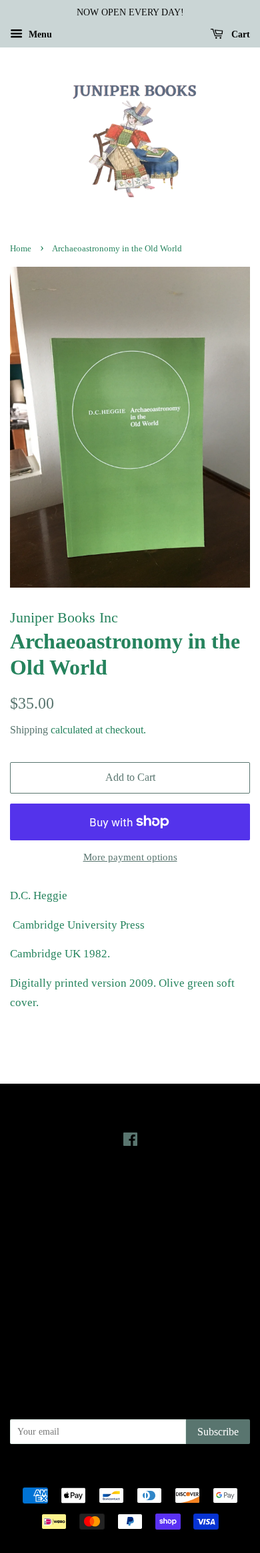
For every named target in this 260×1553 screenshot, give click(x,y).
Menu (39, 34)
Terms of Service (130, 1319)
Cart (239, 34)
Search (130, 1263)
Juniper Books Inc (126, 1472)
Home (20, 248)
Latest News (130, 1188)
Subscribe (218, 1431)
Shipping (29, 729)
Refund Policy (130, 1300)
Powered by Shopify (204, 1472)
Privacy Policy (130, 1281)
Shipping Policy (130, 1337)
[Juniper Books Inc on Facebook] (130, 1142)
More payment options (130, 857)
